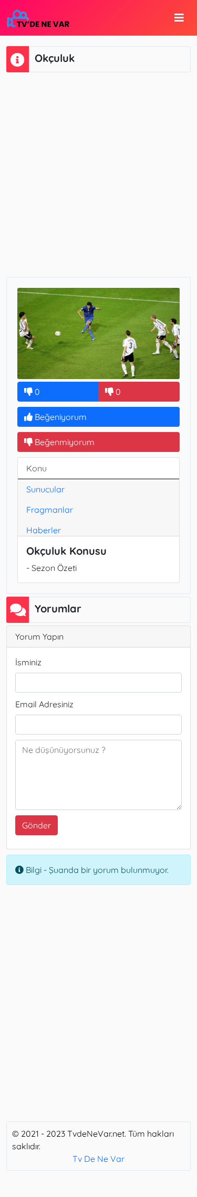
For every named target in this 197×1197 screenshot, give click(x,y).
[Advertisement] (98, 173)
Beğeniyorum (60, 417)
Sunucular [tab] (45, 489)
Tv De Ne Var (98, 1158)
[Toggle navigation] (179, 18)
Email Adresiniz (44, 704)
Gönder (36, 825)
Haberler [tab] (43, 530)
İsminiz (28, 662)
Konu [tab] (36, 468)
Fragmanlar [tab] (49, 509)
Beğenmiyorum (64, 442)
